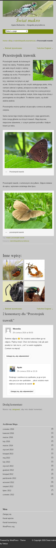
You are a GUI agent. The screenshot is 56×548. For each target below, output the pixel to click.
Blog (10, 41)
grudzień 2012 (8, 470)
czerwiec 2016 (8, 429)
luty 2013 (6, 462)
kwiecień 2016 (8, 433)
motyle (8, 237)
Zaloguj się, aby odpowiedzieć (17, 356)
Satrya (5, 544)
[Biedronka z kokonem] (13, 269)
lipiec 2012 (7, 491)
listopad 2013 (8, 454)
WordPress (14, 540)
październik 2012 (9, 478)
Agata (19, 367)
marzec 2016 (8, 437)
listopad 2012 (8, 474)
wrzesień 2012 (8, 482)
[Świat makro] (28, 9)
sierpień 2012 (8, 486)
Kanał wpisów (8, 518)
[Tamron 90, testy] (34, 291)
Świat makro (28, 20)
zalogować (16, 409)
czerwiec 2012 (8, 495)
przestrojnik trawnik (17, 237)
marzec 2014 (8, 446)
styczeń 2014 (8, 450)
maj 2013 (6, 458)
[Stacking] (13, 291)
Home (5, 41)
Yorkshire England (45, 48)
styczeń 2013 (8, 466)
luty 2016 (6, 441)
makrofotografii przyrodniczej (24, 41)
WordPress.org (8, 527)
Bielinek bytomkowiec (12, 48)
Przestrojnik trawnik (19, 55)
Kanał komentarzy (10, 522)
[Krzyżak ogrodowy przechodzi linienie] (34, 269)
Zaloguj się (7, 514)
